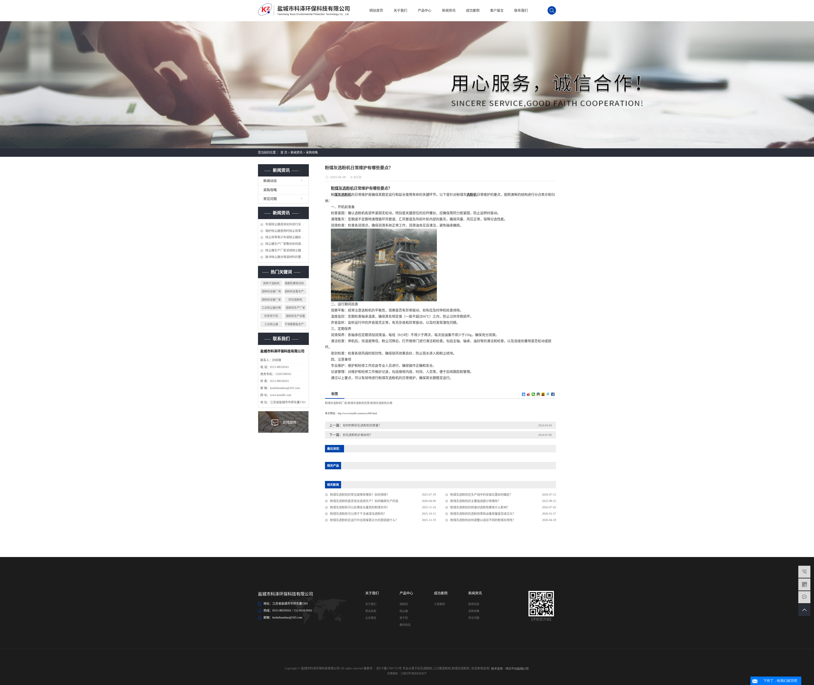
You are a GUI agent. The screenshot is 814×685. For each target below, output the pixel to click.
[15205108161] (804, 572)
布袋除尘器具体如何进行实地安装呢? (286, 224)
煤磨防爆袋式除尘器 (295, 283)
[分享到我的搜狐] (543, 394)
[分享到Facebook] (553, 394)
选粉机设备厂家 (271, 299)
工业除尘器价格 (271, 307)
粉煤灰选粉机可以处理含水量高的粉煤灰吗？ (359, 507)
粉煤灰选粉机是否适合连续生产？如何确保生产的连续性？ (368, 501)
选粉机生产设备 (295, 315)
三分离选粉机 (442, 668)
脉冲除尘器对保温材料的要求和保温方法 (286, 256)
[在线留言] (804, 597)
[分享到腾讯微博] (548, 394)
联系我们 (521, 10)
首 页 (283, 152)
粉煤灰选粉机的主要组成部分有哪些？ (475, 501)
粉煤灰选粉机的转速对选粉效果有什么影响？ (480, 507)
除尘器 (404, 611)
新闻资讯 (449, 10)
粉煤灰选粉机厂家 (336, 402)
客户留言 (497, 10)
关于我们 (400, 10)
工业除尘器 (271, 324)
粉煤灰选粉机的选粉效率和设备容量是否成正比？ (483, 513)
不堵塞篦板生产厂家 (295, 324)
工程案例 (439, 604)
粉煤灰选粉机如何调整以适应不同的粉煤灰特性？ (483, 520)
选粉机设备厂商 (271, 291)
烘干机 (404, 617)
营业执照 (370, 611)
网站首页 (376, 10)
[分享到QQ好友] (538, 394)
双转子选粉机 (271, 283)
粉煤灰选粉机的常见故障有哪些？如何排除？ (359, 494)
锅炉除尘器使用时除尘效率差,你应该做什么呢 (286, 230)
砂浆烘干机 (271, 315)
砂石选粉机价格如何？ (357, 434)
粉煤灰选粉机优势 (359, 402)
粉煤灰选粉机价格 (381, 402)
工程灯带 (406, 673)
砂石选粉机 (295, 299)
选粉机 (404, 604)
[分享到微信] (533, 394)
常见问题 (270, 199)
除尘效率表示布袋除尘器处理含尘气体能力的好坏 (286, 237)
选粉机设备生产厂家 (295, 291)
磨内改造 (405, 624)
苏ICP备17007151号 (389, 668)
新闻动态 (270, 181)
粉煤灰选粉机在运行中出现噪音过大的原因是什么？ (364, 520)
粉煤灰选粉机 (461, 668)
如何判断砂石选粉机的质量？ (362, 425)
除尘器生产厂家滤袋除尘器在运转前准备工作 (286, 250)
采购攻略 (312, 152)
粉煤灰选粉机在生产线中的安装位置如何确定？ (481, 494)
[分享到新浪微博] (528, 394)
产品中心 (424, 10)
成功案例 (472, 10)
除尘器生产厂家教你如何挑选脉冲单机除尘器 (286, 243)
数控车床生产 (419, 673)
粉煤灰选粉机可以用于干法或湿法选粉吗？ (358, 513)
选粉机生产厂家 (295, 307)
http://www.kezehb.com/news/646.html (357, 413)
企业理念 (370, 617)
